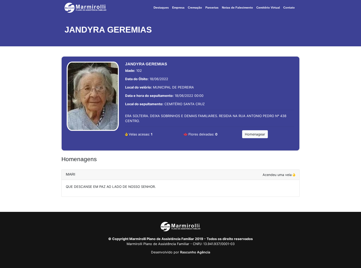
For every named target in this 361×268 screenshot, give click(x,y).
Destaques (161, 7)
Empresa (178, 7)
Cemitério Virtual (268, 7)
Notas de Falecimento (237, 7)
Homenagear (255, 134)
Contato (289, 7)
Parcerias (212, 7)
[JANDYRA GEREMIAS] (93, 98)
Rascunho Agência (195, 252)
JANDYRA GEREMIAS (108, 29)
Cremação (195, 7)
